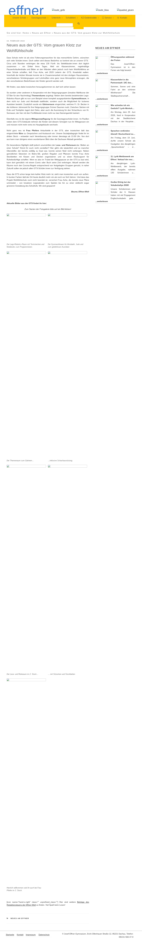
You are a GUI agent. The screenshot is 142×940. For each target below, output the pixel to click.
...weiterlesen (101, 73)
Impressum (31, 934)
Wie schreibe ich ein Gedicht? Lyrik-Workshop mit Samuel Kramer (123, 107)
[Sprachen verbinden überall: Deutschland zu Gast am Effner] (102, 137)
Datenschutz (44, 934)
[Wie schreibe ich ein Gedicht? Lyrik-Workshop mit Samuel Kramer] (102, 111)
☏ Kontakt (122, 18)
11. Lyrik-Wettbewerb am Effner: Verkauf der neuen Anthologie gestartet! (123, 158)
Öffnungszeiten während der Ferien (122, 58)
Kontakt (20, 934)
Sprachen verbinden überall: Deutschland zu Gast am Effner (122, 132)
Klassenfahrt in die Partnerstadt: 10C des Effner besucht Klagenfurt (123, 81)
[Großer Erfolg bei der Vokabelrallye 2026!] (102, 188)
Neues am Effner (41, 33)
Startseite (10, 934)
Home (26, 33)
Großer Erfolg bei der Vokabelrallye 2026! (120, 183)
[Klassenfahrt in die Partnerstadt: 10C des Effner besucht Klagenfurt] (102, 86)
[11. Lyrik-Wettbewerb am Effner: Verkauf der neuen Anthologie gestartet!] (102, 162)
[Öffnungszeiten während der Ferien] (102, 63)
